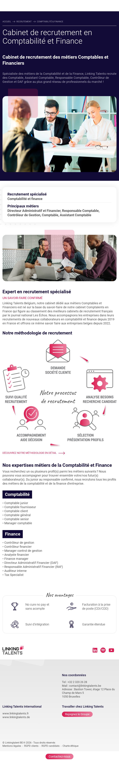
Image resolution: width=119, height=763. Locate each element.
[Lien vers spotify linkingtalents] (103, 650)
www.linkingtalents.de (16, 717)
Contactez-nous (59, 756)
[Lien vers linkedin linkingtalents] (95, 650)
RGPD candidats (51, 745)
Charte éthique (70, 745)
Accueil (6, 21)
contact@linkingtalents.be (85, 685)
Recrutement (24, 21)
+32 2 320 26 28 (77, 682)
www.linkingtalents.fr (15, 713)
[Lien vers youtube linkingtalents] (111, 650)
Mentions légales (11, 745)
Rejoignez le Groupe (77, 714)
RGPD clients (31, 745)
